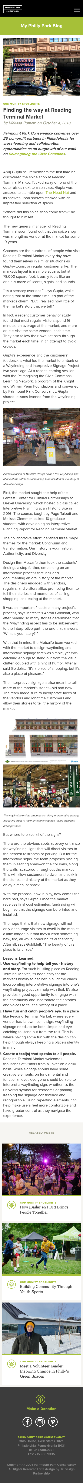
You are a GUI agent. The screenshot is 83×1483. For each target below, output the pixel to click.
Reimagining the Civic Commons (37, 154)
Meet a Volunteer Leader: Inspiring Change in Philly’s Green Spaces (44, 1371)
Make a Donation (41, 1408)
